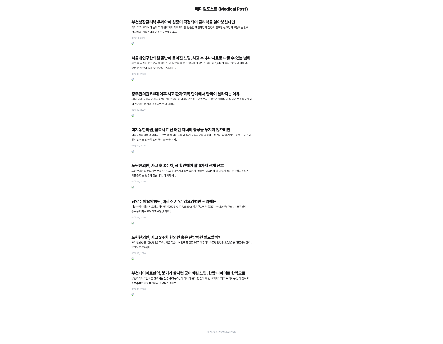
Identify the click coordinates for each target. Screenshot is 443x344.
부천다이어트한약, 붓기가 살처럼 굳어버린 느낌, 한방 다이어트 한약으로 (188, 273)
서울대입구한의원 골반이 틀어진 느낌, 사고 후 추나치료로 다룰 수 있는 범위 (191, 58)
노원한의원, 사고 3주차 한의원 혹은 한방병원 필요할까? (176, 237)
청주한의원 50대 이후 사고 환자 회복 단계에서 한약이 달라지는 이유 (186, 93)
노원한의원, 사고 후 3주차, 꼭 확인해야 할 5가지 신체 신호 (178, 165)
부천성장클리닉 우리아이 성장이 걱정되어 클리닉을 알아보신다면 (183, 22)
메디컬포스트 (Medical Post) (221, 9)
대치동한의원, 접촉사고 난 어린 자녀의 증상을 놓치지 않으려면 (181, 129)
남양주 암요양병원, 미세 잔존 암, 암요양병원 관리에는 (174, 201)
